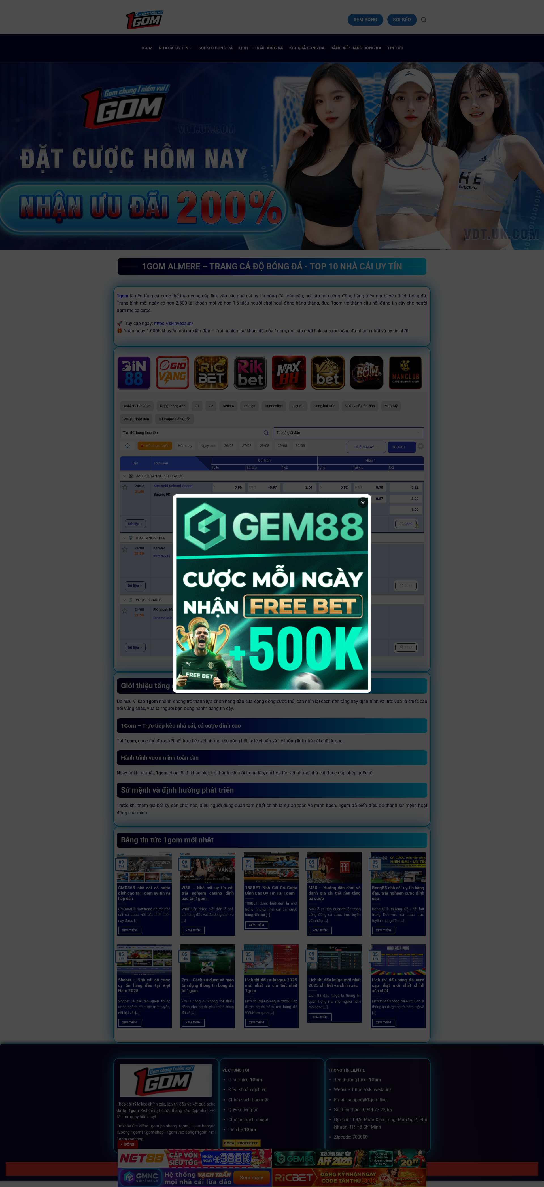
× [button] (363, 502)
